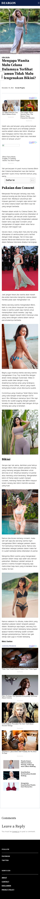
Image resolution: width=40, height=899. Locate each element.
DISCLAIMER (6, 886)
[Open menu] (38, 3)
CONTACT (5, 882)
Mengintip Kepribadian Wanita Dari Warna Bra (28, 785)
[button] (2, 76)
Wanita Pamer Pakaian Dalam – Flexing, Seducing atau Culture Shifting (28, 763)
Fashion (9, 641)
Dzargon (8, 3)
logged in (15, 831)
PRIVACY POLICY (8, 890)
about (4, 878)
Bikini (4, 641)
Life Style (6, 57)
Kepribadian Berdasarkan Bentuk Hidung (28, 774)
